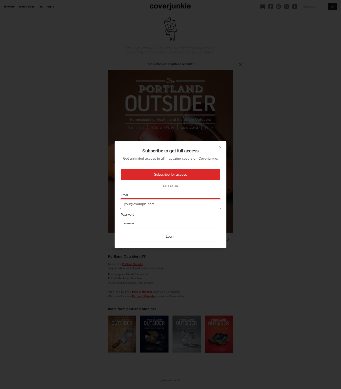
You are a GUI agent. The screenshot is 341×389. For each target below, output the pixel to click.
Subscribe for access (170, 174)
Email (125, 195)
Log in (170, 236)
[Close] (220, 147)
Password (127, 214)
